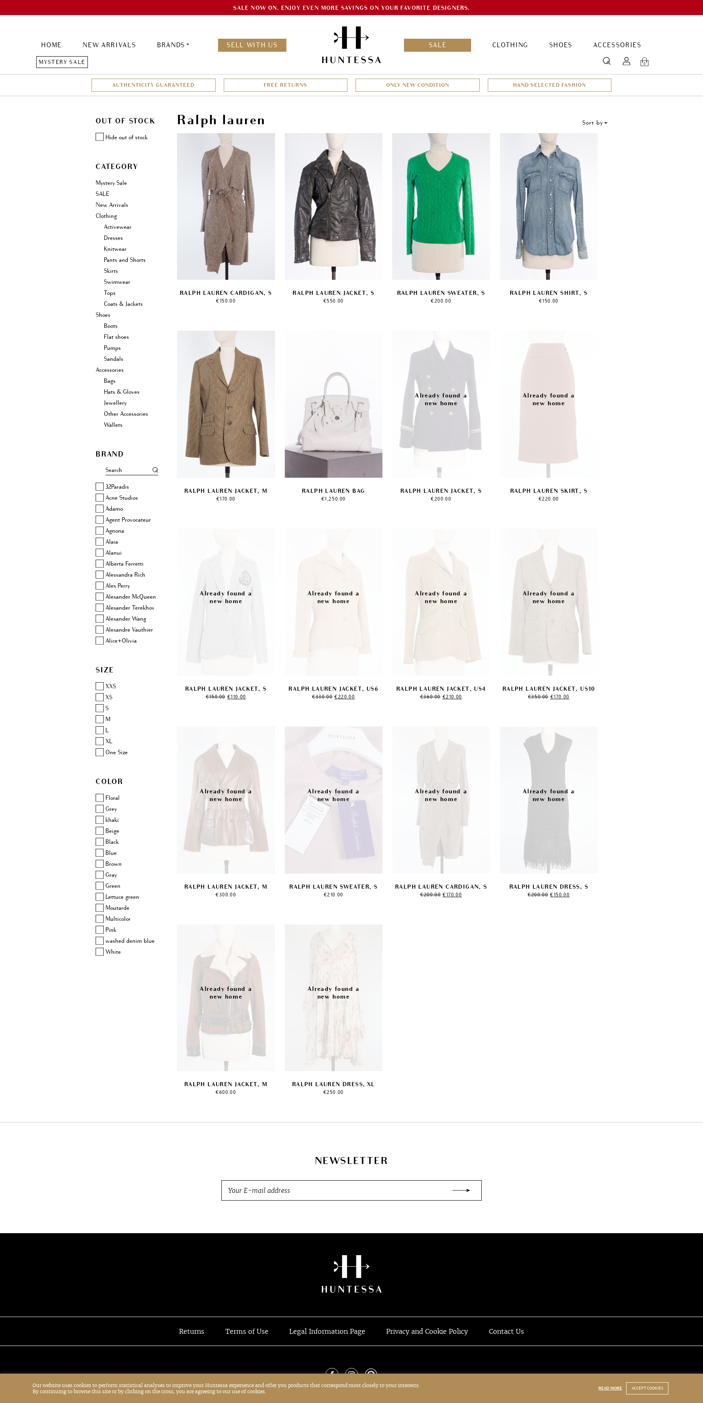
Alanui (113, 553)
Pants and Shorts (125, 260)
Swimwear (117, 282)
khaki (112, 820)
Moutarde (117, 908)
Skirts (111, 271)
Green (112, 886)
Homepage (351, 45)
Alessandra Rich (125, 575)
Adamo (114, 509)
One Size (116, 752)
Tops (110, 293)
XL (108, 741)
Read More (610, 1388)
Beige (112, 831)
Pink (110, 930)
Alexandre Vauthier (129, 630)
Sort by (592, 123)
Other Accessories (126, 414)
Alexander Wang (125, 619)
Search (607, 61)
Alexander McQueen (130, 597)
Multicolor (118, 919)
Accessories (617, 45)
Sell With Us (252, 45)
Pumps (112, 348)
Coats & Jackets (123, 304)
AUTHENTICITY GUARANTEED (153, 85)
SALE (102, 194)
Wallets (113, 425)
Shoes (560, 45)
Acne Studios (121, 498)
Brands (171, 45)
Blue (111, 853)
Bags (110, 381)
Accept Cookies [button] (647, 1388)
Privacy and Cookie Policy (427, 1331)
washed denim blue (130, 941)
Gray (111, 875)
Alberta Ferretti (124, 564)
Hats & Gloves (122, 392)
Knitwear (115, 249)
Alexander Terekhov (130, 608)
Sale (438, 45)
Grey (111, 809)
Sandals (113, 359)
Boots (111, 326)
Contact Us (506, 1331)
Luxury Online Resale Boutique (351, 1274)
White (113, 952)
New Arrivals (109, 45)
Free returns (285, 85)
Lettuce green (122, 897)
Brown (113, 864)
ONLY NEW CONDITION (417, 85)
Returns (191, 1331)
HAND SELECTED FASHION (549, 85)
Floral (112, 798)
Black (112, 842)
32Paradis (117, 487)
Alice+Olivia (121, 641)
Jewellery (115, 403)
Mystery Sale (62, 62)
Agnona (114, 531)
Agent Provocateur (128, 520)
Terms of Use (247, 1331)
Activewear (117, 227)
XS (108, 697)
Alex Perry (117, 586)
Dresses (113, 238)
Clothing (510, 45)
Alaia (111, 542)
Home (51, 45)
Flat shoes (116, 337)
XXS (110, 686)
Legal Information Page (327, 1331)
